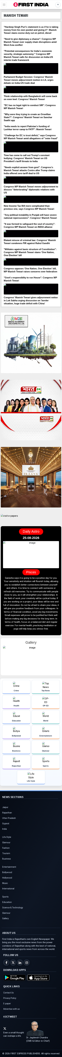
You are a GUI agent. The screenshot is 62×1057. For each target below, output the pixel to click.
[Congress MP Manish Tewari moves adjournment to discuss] (31, 180)
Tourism (6, 853)
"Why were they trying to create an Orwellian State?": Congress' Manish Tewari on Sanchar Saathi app (28, 117)
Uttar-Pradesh (9, 818)
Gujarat (5, 823)
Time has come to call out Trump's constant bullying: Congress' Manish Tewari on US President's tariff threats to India (27, 158)
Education (7, 902)
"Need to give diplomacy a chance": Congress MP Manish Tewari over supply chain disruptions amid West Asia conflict (30, 42)
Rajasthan (7, 812)
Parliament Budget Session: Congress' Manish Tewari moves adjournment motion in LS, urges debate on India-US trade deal (28, 80)
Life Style (6, 837)
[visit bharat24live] (31, 412)
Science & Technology (12, 907)
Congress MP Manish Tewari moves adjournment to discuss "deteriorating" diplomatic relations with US (31, 189)
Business (6, 859)
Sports (5, 897)
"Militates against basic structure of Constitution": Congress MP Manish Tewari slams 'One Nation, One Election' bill (30, 252)
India (4, 829)
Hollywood (7, 878)
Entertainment (9, 867)
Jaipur (5, 807)
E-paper (7, 1003)
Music (5, 883)
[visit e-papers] (9, 518)
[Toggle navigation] (4, 4)
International (8, 888)
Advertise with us (11, 1009)
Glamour (6, 842)
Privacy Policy (9, 998)
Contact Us (8, 992)
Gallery (5, 918)
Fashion (6, 848)
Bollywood (7, 872)
